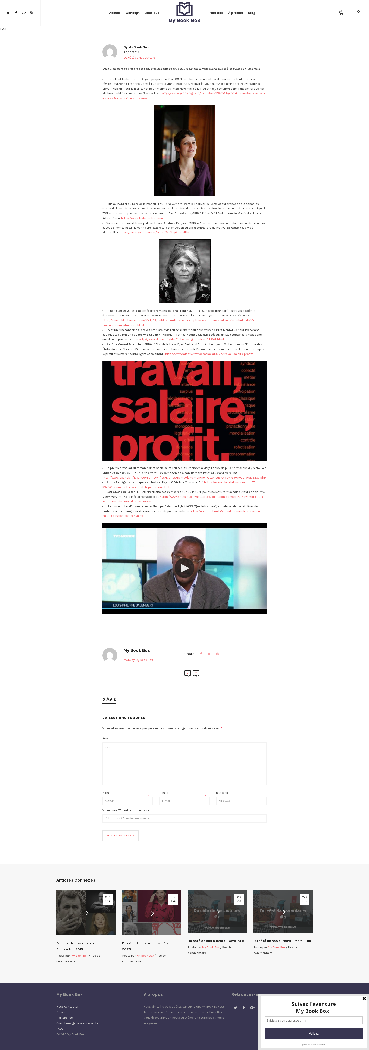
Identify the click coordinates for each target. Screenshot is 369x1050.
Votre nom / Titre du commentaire (125, 810)
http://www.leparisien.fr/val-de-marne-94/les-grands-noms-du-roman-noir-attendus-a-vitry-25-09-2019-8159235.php (184, 477)
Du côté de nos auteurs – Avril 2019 (216, 941)
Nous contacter (67, 1006)
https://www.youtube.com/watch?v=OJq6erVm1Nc (154, 232)
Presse (61, 1012)
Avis (105, 738)
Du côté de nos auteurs (140, 57)
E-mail (163, 793)
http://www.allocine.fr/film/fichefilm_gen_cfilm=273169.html (181, 339)
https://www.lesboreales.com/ (142, 218)
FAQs (59, 1029)
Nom (105, 793)
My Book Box (138, 47)
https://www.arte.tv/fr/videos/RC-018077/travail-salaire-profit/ (209, 354)
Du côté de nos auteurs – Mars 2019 (282, 941)
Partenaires (64, 1017)
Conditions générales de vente (77, 1023)
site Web (222, 793)
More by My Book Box (139, 660)
